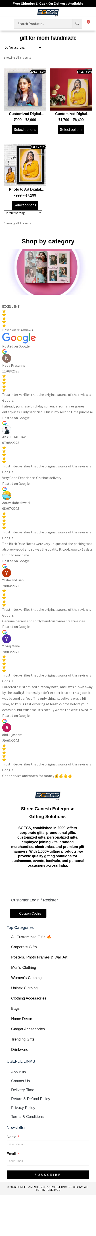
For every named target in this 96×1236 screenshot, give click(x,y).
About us (18, 1072)
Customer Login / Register (34, 900)
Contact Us (20, 1081)
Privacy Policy (23, 1108)
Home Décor (21, 1019)
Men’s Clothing (23, 967)
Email (12, 1154)
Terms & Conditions (27, 1117)
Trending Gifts (23, 1039)
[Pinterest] (71, 881)
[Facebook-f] (24, 881)
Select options (25, 130)
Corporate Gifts (24, 947)
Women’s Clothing (26, 978)
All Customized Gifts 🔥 (31, 937)
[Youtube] (55, 881)
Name (12, 1137)
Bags (15, 1008)
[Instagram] (40, 881)
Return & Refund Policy (30, 1099)
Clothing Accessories (28, 998)
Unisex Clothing (24, 988)
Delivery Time (22, 1090)
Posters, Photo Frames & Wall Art (39, 957)
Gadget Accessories (28, 1029)
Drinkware (19, 1049)
